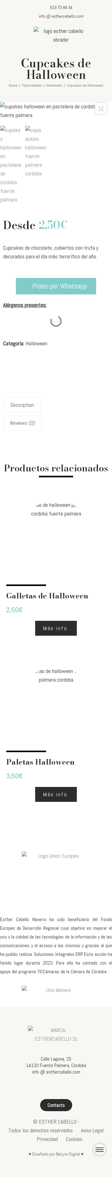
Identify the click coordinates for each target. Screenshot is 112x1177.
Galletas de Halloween (47, 596)
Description (22, 404)
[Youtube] (62, 1088)
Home (13, 85)
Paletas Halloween (40, 762)
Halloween (54, 85)
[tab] (56, 404)
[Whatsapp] (73, 1088)
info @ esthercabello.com (56, 1072)
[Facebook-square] (39, 1088)
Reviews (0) (22, 422)
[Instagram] (50, 1088)
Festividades (32, 85)
